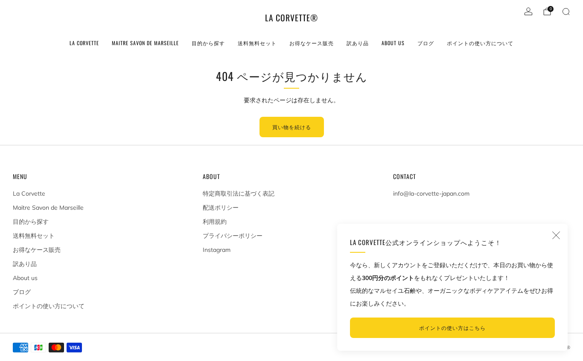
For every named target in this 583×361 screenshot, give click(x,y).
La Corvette (84, 42)
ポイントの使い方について (480, 42)
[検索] (566, 11)
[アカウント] (528, 11)
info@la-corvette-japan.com (431, 193)
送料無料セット (257, 42)
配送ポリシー (221, 207)
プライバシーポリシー (232, 236)
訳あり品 (358, 42)
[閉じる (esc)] (556, 235)
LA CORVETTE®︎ (291, 18)
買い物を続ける (291, 126)
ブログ (425, 42)
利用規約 (215, 221)
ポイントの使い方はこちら (452, 327)
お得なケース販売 (311, 42)
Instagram (216, 250)
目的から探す (208, 42)
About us (393, 42)
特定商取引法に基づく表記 (238, 193)
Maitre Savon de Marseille (145, 42)
